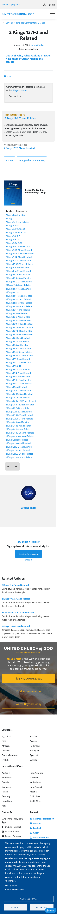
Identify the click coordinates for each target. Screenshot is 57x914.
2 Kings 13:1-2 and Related (18, 285)
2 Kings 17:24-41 (13, 365)
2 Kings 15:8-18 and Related (18, 320)
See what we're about (28, 678)
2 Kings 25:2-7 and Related (18, 443)
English (5, 759)
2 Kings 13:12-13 (13, 292)
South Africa (35, 800)
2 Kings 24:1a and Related (17, 422)
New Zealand (36, 786)
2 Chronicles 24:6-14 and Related (18, 612)
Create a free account (29, 553)
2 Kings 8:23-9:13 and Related (19, 253)
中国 (4, 741)
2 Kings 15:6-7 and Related (18, 316)
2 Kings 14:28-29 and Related (19, 306)
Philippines (35, 796)
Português (34, 750)
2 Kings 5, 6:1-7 (13, 235)
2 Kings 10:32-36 (19, 90)
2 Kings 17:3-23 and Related (18, 362)
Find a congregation (28, 691)
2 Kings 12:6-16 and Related (18, 278)
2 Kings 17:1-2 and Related (18, 358)
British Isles (7, 777)
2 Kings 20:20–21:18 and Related (21, 401)
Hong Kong (7, 800)
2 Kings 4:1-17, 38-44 (15, 228)
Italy (4, 805)
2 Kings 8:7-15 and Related (18, 246)
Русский (34, 755)
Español (33, 736)
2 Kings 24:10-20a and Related (20, 432)
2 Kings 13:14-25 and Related (19, 295)
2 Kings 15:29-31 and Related (19, 330)
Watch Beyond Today (29, 704)
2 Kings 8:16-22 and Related (19, 250)
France (5, 791)
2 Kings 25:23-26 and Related (19, 453)
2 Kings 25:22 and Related (18, 450)
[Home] (18, 14)
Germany (6, 796)
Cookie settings (28, 898)
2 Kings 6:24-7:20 (14, 242)
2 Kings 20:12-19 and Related (19, 394)
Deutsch (6, 750)
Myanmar (34, 777)
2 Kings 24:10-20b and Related (20, 436)
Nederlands (35, 745)
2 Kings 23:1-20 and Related (19, 411)
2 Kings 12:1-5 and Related (18, 274)
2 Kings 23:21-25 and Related (19, 415)
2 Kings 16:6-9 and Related (18, 348)
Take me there (15, 96)
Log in (52, 4)
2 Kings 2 (10, 218)
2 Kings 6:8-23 (12, 239)
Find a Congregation (11, 4)
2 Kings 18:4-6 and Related (18, 373)
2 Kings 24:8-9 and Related (18, 429)
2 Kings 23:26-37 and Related (19, 418)
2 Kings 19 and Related (16, 387)
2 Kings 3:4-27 (12, 225)
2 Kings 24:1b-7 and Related (18, 425)
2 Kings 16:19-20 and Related (19, 355)
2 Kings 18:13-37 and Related (19, 383)
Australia (6, 772)
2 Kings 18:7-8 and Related (18, 376)
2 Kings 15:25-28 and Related (19, 327)
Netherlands (35, 782)
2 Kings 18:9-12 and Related (18, 380)
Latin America (36, 772)
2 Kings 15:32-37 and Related (19, 334)
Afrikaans (6, 745)
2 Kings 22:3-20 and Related (19, 408)
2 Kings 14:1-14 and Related (18, 299)
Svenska (33, 759)
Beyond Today (37, 44)
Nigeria (33, 791)
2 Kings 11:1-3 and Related (17, 267)
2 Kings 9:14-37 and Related (19, 257)
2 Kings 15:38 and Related (18, 337)
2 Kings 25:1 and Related (17, 439)
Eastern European (10, 755)
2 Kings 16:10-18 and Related (19, 351)
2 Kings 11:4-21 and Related (18, 271)
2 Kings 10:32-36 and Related (19, 264)
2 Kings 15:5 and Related (17, 313)
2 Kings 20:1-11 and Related (18, 390)
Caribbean (6, 786)
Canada (5, 782)
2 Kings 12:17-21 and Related (19, 147)
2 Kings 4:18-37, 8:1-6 (16, 232)
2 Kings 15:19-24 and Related (19, 323)
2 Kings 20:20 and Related (18, 397)
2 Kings (9, 160)
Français (33, 741)
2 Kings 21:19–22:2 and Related (20, 404)
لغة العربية (6, 736)
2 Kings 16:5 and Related (17, 344)
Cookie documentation (14, 889)
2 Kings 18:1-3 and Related (18, 369)
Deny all (15, 907)
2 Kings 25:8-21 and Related (19, 446)
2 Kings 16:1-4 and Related (18, 341)
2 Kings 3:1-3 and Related (17, 221)
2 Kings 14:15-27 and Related (19, 302)
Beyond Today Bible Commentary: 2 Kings (25, 22)
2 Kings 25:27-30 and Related (19, 457)
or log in (28, 559)
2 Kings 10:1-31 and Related (18, 260)
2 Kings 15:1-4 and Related (18, 309)
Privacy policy (11, 885)
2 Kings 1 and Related (15, 214)
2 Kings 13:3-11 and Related (20, 117)
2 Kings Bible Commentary (32, 160)
